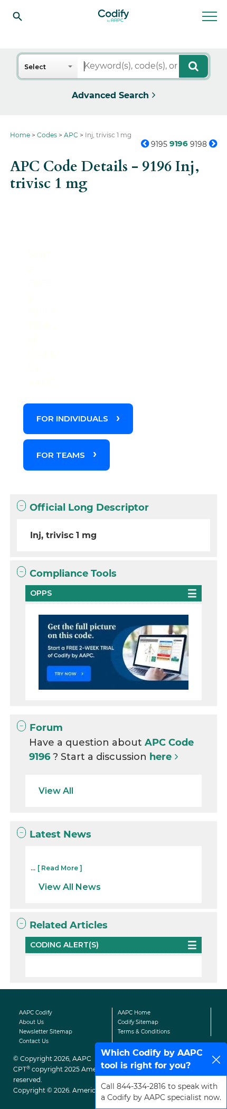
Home (20, 135)
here (160, 757)
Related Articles (69, 925)
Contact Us (34, 1041)
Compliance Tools (73, 573)
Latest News (60, 834)
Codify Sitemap (138, 1022)
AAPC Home (134, 1012)
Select (35, 67)
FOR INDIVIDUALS (72, 418)
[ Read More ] (59, 868)
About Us (31, 1022)
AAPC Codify (35, 1012)
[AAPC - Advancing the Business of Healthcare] (113, 16)
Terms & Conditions (144, 1031)
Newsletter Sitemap (45, 1031)
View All (56, 791)
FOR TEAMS (60, 455)
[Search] (17, 16)
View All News (70, 887)
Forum (46, 728)
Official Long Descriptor (89, 507)
